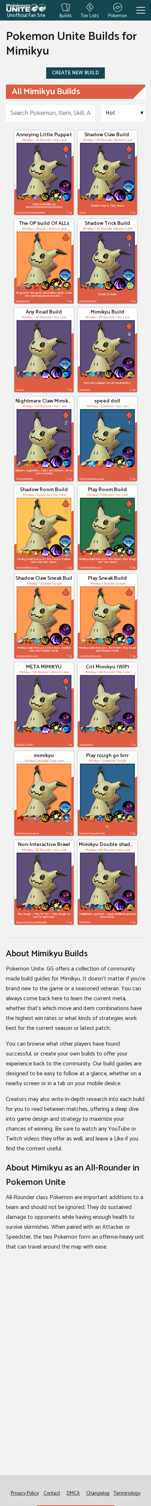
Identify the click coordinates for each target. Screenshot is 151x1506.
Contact (52, 1493)
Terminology (127, 1493)
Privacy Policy (25, 1493)
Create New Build (75, 73)
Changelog (98, 1493)
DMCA (73, 1493)
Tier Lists (90, 15)
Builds (65, 15)
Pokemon (117, 15)
